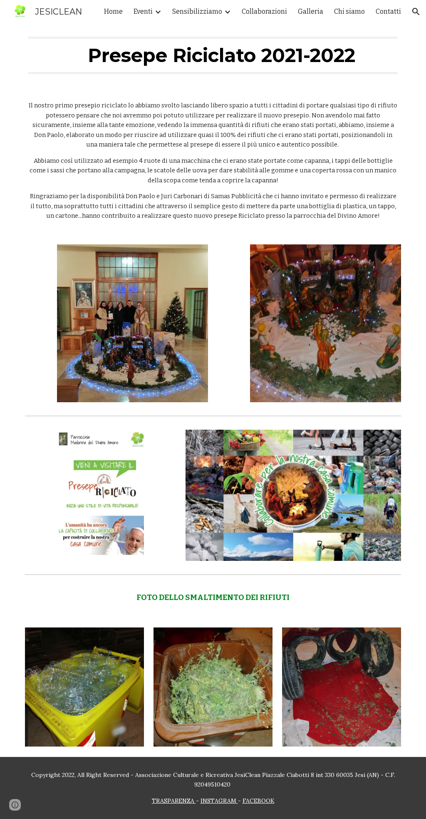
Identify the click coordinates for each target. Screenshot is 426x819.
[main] (213, 55)
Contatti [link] (388, 11)
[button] (416, 12)
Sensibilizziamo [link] (197, 11)
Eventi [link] (143, 11)
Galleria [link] (310, 11)
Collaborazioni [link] (264, 11)
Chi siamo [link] (349, 11)
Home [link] (113, 11)
